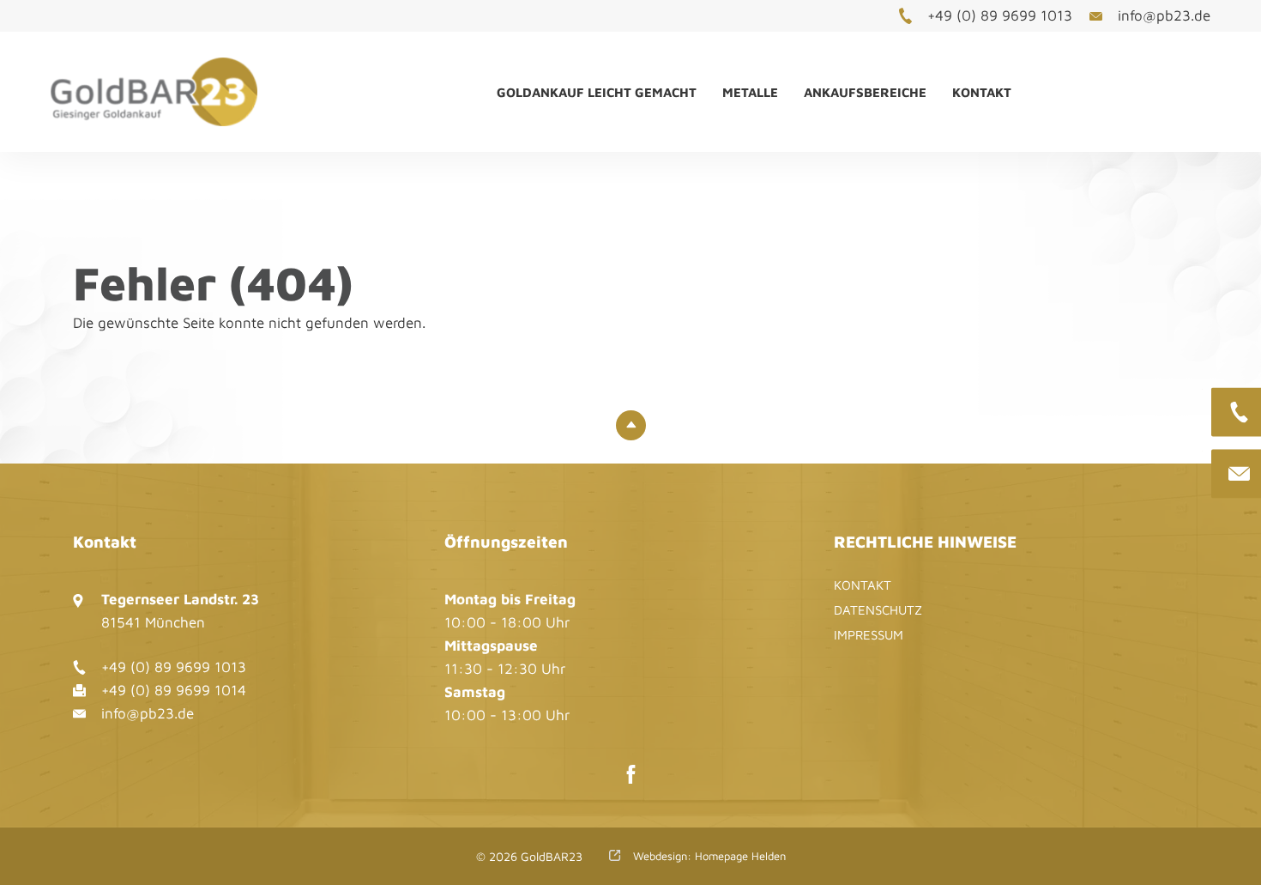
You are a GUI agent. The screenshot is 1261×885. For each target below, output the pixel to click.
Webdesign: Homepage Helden (708, 856)
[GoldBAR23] (174, 92)
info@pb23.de (1164, 15)
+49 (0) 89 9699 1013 (999, 15)
